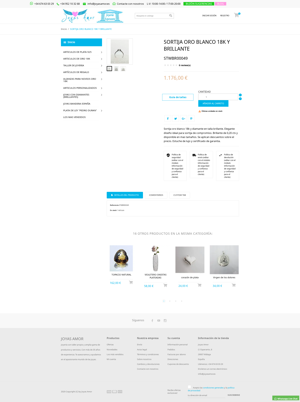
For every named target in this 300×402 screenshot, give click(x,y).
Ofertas (110, 344)
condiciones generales (213, 387)
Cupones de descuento (178, 364)
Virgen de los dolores (224, 277)
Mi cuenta (111, 359)
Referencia (114, 205)
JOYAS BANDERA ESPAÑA (76, 103)
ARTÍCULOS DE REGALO (76, 72)
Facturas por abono (177, 354)
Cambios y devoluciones (148, 364)
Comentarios (156, 195)
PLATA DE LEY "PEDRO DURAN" (80, 110)
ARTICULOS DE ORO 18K (76, 58)
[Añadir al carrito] (131, 282)
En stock (113, 210)
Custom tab (179, 195)
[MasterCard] (114, 391)
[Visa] (109, 391)
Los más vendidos (115, 354)
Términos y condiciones (148, 354)
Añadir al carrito (213, 103)
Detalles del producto (126, 195)
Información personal (178, 344)
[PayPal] (120, 391)
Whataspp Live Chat (287, 398)
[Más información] (124, 295)
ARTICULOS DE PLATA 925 (77, 51)
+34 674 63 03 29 (44, 3)
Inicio (71, 42)
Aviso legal (142, 349)
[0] (236, 16)
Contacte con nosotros (130, 3)
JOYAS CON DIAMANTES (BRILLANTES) (76, 95)
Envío (139, 344)
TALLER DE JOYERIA (73, 65)
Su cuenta (174, 338)
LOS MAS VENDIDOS (74, 117)
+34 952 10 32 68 (70, 3)
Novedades (112, 349)
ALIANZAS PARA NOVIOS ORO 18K (79, 80)
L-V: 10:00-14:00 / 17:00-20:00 (163, 3)
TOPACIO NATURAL (121, 274)
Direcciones (173, 359)
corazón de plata (190, 277)
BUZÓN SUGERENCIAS (199, 3)
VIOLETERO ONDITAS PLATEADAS (156, 276)
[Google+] (183, 118)
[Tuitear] (175, 118)
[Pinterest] (191, 118)
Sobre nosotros (144, 359)
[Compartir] (168, 118)
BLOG (220, 3)
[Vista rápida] (118, 296)
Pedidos (171, 349)
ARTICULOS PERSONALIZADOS (80, 87)
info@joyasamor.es (96, 4)
